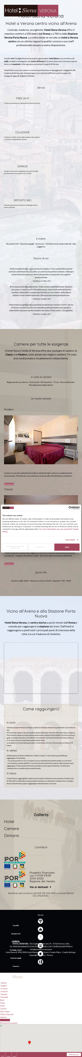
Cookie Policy (55, 952)
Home (2, 1003)
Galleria (3, 1017)
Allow (67, 547)
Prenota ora (9, 484)
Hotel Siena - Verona (41, 10)
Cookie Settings (68, 952)
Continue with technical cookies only (15, 547)
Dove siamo (5, 1011)
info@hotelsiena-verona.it (41, 949)
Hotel (2, 1006)
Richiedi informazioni (8, 1023)
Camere (3, 1008)
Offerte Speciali (6, 1014)
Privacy (50, 955)
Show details (70, 540)
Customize (40, 547)
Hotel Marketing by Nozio (37, 952)
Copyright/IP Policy (37, 955)
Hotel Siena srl (21, 943)
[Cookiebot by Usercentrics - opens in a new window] (70, 507)
